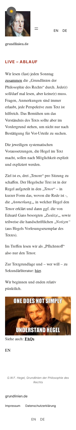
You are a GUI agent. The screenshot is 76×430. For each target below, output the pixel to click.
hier (38, 270)
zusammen (13, 80)
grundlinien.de (16, 44)
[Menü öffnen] (36, 28)
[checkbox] (11, 11)
